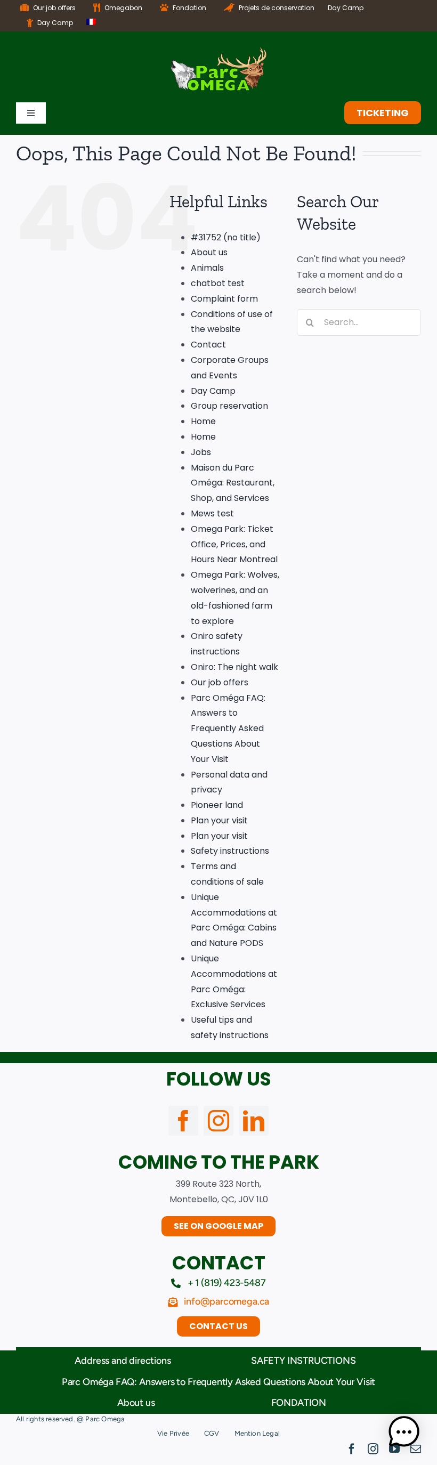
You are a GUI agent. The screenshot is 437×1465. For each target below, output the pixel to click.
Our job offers (219, 682)
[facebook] (183, 1121)
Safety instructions (230, 851)
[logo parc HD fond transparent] (218, 51)
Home (203, 421)
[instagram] (218, 1121)
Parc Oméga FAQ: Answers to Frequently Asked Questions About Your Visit (228, 728)
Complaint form (224, 299)
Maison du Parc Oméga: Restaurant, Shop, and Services (232, 483)
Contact (208, 344)
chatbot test (218, 283)
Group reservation (229, 406)
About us (209, 252)
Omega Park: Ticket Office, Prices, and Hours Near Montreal (234, 544)
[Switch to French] (91, 23)
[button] (404, 1432)
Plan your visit (219, 820)
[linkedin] (254, 1121)
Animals (207, 268)
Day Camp (213, 391)
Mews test (212, 513)
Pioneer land (217, 805)
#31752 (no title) (226, 237)
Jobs (201, 452)
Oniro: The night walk (234, 667)
